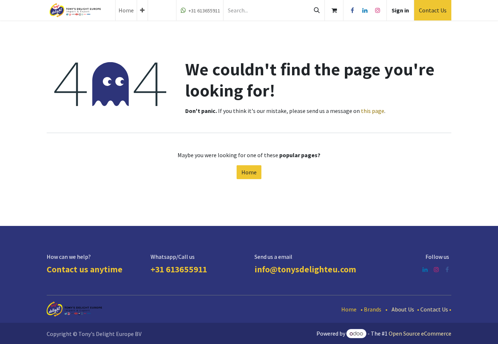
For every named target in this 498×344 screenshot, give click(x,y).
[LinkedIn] (365, 10)
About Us (403, 309)
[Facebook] (352, 10)
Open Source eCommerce (420, 333)
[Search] (316, 10)
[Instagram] (378, 10)
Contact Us (433, 10)
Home (249, 172)
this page (372, 110)
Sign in (400, 10)
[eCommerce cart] (334, 10)
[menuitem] (126, 10)
